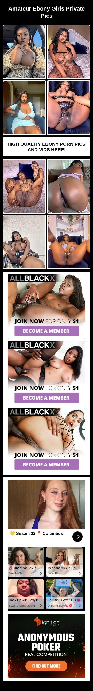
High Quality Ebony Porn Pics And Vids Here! (46, 146)
